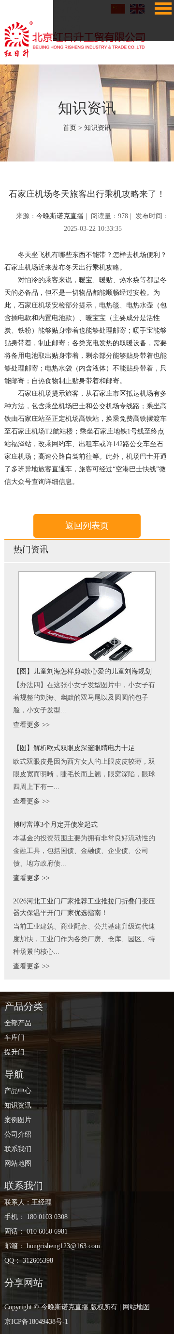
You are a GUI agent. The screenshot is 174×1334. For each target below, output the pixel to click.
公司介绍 (66, 19)
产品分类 (23, 1006)
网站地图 (66, 36)
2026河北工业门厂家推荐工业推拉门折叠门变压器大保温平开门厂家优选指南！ (84, 907)
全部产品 (17, 1023)
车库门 (14, 1037)
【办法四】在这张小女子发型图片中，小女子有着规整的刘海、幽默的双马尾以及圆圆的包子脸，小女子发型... (84, 697)
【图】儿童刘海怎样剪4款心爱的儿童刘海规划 (82, 671)
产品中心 (17, 1090)
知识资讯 (97, 127)
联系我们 (66, 28)
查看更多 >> (31, 724)
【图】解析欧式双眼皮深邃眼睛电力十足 (74, 748)
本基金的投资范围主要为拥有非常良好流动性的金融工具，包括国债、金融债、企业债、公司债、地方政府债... (84, 851)
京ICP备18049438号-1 (36, 1321)
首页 (69, 127)
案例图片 (66, 10)
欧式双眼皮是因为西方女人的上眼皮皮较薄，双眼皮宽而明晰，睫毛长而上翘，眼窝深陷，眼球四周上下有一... (84, 774)
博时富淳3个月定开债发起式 (55, 824)
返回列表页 (87, 525)
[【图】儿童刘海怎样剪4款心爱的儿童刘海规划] (87, 616)
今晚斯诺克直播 (60, 216)
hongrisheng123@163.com (62, 1246)
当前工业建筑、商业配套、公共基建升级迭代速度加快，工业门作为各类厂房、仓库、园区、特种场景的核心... (84, 939)
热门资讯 (31, 549)
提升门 (14, 1052)
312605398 (38, 1260)
